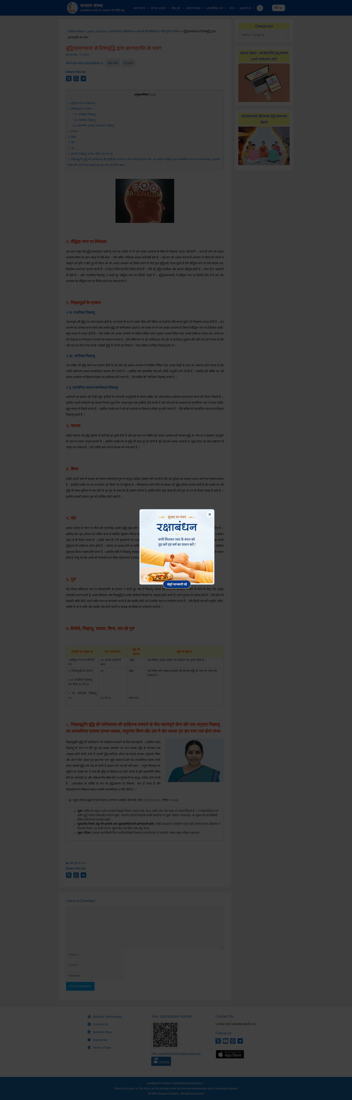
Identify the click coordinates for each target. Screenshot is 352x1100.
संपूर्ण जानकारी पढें (177, 584)
